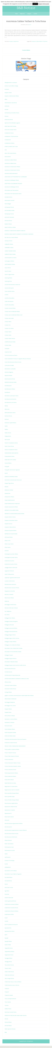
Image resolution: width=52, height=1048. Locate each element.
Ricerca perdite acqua (9, 796)
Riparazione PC (8, 813)
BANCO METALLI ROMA (10, 227)
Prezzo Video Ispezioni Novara (12, 756)
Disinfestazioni (8, 385)
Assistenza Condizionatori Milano (12, 166)
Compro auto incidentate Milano (12, 311)
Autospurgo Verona (9, 213)
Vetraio (6, 1018)
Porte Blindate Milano (10, 729)
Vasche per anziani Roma (10, 1012)
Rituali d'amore (8, 840)
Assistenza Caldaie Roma (14, 41)
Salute (6, 853)
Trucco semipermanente (10, 998)
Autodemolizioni (8, 197)
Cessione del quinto (9, 288)
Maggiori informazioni (43, 4)
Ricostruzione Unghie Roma (11, 803)
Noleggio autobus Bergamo (11, 621)
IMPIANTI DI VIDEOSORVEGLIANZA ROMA (14, 513)
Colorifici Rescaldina (9, 304)
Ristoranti (7, 820)
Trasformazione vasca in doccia (12, 985)
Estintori (7, 419)
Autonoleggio (8, 203)
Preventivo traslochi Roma (11, 742)
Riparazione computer (10, 810)
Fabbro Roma (8, 432)
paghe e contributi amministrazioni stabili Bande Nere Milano (19, 695)
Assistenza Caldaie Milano (11, 160)
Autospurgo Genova (9, 207)
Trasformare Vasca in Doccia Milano (13, 981)
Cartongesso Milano (9, 261)
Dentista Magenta (9, 372)
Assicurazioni (8, 156)
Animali (6, 109)
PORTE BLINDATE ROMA (10, 732)
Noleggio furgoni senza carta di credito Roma (15, 665)
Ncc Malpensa (8, 611)
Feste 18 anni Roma (9, 446)
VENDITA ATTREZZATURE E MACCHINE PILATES (15, 1015)
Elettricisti (7, 409)
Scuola (6, 864)
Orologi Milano (8, 692)
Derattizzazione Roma (10, 379)
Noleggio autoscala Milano (11, 628)
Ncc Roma (7, 614)
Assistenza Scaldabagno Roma (12, 187)
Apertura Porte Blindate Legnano (12, 123)
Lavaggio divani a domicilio (11, 567)
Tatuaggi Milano (8, 958)
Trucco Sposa (8, 1002)
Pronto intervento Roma (10, 769)
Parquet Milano (8, 709)
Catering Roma (8, 281)
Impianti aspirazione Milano (11, 507)
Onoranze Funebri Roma (10, 688)
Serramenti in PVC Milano (11, 870)
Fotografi (7, 466)
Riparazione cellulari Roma (11, 806)
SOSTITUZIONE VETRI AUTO (11, 924)
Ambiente (7, 106)
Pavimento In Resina (9, 722)
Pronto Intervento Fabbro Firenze (12, 763)
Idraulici (6, 486)
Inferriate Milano (9, 537)
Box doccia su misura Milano (11, 237)
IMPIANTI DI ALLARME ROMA (11, 510)
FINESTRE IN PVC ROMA (10, 459)
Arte (6, 149)
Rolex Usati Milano (9, 843)
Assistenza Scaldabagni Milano (12, 180)
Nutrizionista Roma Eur (10, 668)
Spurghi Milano (8, 941)
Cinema (6, 294)
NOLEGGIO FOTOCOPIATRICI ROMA (13, 651)
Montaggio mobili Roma (10, 604)
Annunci (6, 116)
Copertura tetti (8, 352)
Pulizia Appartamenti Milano (11, 773)
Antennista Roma (9, 119)
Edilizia (6, 405)
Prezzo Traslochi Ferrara (10, 752)
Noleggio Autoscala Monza (11, 631)
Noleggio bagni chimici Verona (12, 638)
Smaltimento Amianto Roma (11, 907)
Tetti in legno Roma (9, 978)
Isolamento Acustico (9, 560)
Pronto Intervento (9, 759)
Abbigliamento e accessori (11, 82)
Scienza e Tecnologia (9, 860)
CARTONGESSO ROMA (10, 264)
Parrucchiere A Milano (10, 715)
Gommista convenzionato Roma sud (13, 480)
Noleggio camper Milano (10, 641)
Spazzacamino (8, 928)
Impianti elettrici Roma (10, 517)
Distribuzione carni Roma (10, 402)
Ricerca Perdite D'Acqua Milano (12, 800)
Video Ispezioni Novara (10, 1029)
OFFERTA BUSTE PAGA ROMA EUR (12, 675)
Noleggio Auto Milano (10, 618)
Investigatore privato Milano (11, 554)
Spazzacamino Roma (9, 931)
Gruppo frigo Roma (9, 483)
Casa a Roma (8, 267)
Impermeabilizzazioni (10, 500)
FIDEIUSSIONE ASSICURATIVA (11, 453)
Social (6, 917)
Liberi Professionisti (9, 574)
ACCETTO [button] (35, 3)
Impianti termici (8, 523)
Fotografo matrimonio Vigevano (12, 469)
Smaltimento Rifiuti (9, 914)
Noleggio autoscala (9, 624)
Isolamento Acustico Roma (11, 564)
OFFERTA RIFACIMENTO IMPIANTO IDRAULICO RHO (17, 678)
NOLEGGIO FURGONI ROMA (11, 661)
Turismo (6, 1005)
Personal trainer (8, 725)
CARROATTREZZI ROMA (10, 254)
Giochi (6, 473)
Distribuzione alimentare (10, 399)
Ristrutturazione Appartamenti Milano (13, 823)
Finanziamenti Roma (9, 456)
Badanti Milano (8, 224)
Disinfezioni (7, 392)
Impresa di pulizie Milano (10, 530)
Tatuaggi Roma (8, 961)
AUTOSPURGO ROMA (9, 210)
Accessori (7, 89)
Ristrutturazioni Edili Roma (11, 837)
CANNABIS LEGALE (9, 247)
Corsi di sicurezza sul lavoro (11, 355)
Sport (6, 934)
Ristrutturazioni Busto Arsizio (11, 833)
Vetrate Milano (8, 1025)
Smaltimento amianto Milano (11, 904)
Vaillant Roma (8, 1008)
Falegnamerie (8, 436)
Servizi (6, 884)
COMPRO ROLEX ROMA (10, 342)
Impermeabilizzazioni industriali (12, 503)
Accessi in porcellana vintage (11, 85)
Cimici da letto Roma (9, 291)
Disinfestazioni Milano (10, 389)
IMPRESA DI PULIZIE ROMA (11, 533)
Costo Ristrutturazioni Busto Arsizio (13, 362)
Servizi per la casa (9, 887)
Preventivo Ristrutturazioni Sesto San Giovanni (15, 739)
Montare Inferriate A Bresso (11, 608)
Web (6, 1032)
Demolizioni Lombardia (10, 368)
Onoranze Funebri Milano (11, 685)
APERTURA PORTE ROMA (10, 126)
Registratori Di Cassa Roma (11, 786)
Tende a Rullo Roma (9, 971)
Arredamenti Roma (9, 133)
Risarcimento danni (9, 816)
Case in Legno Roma (9, 274)
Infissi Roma (7, 547)
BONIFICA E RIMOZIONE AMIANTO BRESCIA (15, 230)
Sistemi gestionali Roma (10, 901)
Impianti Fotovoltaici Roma (11, 520)
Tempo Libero (8, 968)
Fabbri (6, 426)
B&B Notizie (26, 7)
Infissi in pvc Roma (9, 544)
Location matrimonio (10, 581)
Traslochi (7, 988)
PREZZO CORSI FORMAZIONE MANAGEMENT (15, 746)
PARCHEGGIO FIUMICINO (10, 698)
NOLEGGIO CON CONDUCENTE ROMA (13, 648)
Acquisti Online (8, 92)
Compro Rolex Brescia (10, 338)
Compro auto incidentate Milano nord (13, 315)
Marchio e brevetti (9, 594)
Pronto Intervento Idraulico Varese (13, 766)
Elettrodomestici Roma (10, 412)
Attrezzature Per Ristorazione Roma (13, 193)
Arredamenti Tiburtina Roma (11, 136)
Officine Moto (8, 682)
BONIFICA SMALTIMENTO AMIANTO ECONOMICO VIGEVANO (19, 234)
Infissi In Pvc (7, 540)
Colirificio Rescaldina (9, 298)
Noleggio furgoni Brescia (10, 658)
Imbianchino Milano (9, 496)
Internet (7, 550)
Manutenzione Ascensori (10, 584)
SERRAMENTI (8, 867)
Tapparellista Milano (9, 951)
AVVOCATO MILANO (9, 217)
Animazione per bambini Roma (12, 112)
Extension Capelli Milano (10, 422)
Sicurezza (7, 894)
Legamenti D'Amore (9, 571)
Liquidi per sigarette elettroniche (12, 577)
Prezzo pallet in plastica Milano (12, 749)
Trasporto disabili (9, 995)
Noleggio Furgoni (9, 655)
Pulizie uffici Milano (9, 779)
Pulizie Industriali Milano (10, 776)
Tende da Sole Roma (9, 975)
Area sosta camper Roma (10, 129)
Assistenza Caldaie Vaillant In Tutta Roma (26, 21)
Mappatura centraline (10, 591)
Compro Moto (8, 321)
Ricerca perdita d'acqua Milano (12, 793)
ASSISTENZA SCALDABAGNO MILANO (13, 183)
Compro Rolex (8, 335)
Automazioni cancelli (9, 200)
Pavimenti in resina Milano (11, 719)
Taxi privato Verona (9, 965)
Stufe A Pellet (8, 944)
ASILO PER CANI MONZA (10, 153)
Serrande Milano (8, 877)
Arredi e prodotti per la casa (11, 146)
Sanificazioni (7, 857)
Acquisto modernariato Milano (12, 96)
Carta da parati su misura (10, 257)
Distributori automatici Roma (11, 395)
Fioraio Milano (8, 463)
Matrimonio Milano (9, 597)
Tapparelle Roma (9, 948)
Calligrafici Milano (9, 244)
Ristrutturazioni (8, 827)
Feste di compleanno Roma (11, 449)
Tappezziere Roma (9, 954)
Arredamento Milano (9, 143)
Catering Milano (8, 278)
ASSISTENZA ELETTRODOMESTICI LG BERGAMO (16, 176)
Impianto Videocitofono (10, 527)
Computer (7, 348)
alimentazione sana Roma (11, 102)
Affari (6, 99)
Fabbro (6, 429)
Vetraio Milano (8, 1022)
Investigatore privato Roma (11, 557)
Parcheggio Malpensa (10, 702)
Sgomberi (7, 891)
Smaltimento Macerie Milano (11, 911)
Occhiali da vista (8, 672)
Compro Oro (7, 325)
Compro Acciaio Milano (10, 308)
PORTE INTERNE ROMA (10, 736)
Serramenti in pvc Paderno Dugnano (13, 874)
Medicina (7, 601)
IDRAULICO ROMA (9, 490)
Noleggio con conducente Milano (12, 645)
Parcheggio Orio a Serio (10, 705)
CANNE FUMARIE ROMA (10, 251)
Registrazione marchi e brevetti (12, 789)
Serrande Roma (8, 880)
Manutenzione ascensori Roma (12, 587)
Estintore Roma (8, 416)
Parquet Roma (8, 712)
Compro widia (8, 345)
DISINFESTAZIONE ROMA (10, 382)
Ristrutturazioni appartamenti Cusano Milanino (16, 830)
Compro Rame (8, 331)
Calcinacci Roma (8, 240)
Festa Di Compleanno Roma (11, 443)
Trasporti (7, 992)
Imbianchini (7, 493)
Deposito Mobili (8, 375)
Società (6, 921)
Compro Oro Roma (9, 328)
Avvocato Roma (8, 220)
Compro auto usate (9, 318)
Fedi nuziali (7, 439)
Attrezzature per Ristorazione (11, 190)
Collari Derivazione (9, 301)
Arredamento (8, 139)
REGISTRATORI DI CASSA (10, 783)
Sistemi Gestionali (9, 897)
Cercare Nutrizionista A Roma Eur (12, 284)
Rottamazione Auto (9, 847)
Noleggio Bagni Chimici (10, 634)
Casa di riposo (8, 271)
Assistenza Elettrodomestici (11, 173)
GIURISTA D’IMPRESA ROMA (11, 476)
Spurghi (6, 938)
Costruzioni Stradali (9, 365)
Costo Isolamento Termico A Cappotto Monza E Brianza (18, 358)
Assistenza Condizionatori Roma (12, 170)
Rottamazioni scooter (10, 850)
